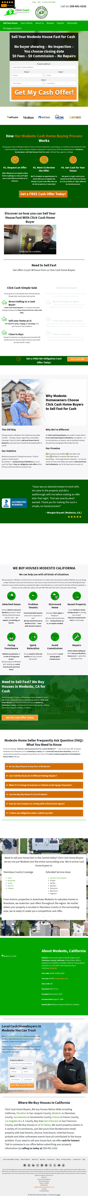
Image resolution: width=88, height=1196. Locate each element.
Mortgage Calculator (12, 28)
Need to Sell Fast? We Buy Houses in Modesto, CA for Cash (23, 686)
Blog (34, 2)
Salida (10, 883)
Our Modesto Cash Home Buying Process (48, 136)
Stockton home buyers (58, 878)
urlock (11, 886)
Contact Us (77, 1159)
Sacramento (20, 1117)
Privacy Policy (66, 1159)
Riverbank (11, 880)
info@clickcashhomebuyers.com (44, 1187)
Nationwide (72, 23)
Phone (27, 72)
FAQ (39, 2)
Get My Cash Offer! (49, 2)
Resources (51, 1159)
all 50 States (44, 1125)
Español (60, 23)
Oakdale (11, 888)
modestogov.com (61, 978)
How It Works (26, 23)
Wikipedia (53, 968)
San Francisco (51, 1121)
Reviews (50, 23)
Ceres (10, 878)
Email (61, 72)
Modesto (56, 1113)
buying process (28, 1039)
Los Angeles (11, 1121)
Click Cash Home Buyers (15, 1036)
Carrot (58, 1195)
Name (44, 80)
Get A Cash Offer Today (11, 1159)
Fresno (56, 1117)
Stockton (21, 1113)
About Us (40, 23)
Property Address (44, 64)
